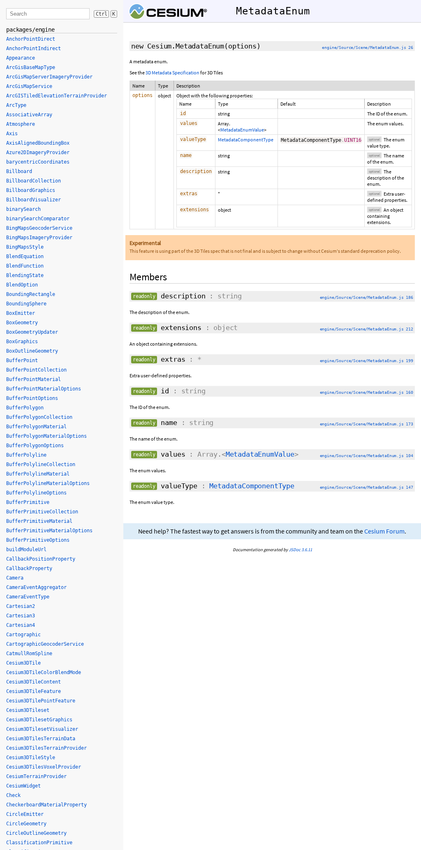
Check (13, 795)
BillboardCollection (33, 181)
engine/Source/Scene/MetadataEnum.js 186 (366, 297)
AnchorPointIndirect (33, 48)
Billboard (19, 171)
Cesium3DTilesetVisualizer (42, 729)
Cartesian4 (20, 625)
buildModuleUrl (26, 549)
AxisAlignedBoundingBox (37, 143)
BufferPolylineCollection (40, 464)
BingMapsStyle (25, 247)
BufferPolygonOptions (35, 445)
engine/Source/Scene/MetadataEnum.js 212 (366, 329)
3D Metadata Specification (172, 72)
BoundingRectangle (30, 294)
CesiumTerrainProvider (36, 776)
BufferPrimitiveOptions (37, 540)
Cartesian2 (20, 606)
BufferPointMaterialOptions (43, 389)
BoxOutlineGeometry (32, 351)
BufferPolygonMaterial (36, 427)
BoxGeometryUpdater (32, 332)
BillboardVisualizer (33, 200)
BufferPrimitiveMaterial (39, 521)
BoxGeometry (22, 323)
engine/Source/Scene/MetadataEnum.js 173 (366, 424)
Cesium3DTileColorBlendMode (43, 672)
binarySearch (23, 209)
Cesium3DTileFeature (33, 691)
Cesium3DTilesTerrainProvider (46, 748)
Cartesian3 (20, 616)
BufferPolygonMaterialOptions (46, 436)
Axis (12, 133)
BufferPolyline (26, 455)
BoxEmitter (20, 313)
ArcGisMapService (29, 86)
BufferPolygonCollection (39, 417)
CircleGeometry (26, 824)
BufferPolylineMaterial (37, 474)
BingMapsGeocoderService (39, 228)
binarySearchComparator (37, 219)
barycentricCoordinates (37, 162)
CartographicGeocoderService (45, 644)
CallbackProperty (29, 568)
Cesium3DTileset (27, 710)
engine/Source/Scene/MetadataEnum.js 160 (366, 392)
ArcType (16, 105)
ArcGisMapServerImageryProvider (49, 77)
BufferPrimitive (27, 502)
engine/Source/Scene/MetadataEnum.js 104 (366, 455)
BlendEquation (25, 256)
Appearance (20, 58)
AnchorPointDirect (30, 39)
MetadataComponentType (245, 139)
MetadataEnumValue (242, 130)
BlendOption (22, 285)
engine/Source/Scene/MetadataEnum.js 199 (366, 360)
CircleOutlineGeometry (36, 833)
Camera (14, 578)
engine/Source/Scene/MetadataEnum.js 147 (366, 487)
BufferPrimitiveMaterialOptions (49, 531)
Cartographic (23, 635)
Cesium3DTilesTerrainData (40, 738)
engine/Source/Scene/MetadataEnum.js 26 (367, 47)
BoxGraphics (22, 341)
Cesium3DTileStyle (30, 757)
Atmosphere (20, 124)
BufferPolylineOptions (36, 493)
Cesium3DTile (23, 663)
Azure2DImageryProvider (37, 152)
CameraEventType (27, 597)
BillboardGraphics (30, 190)
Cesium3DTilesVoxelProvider (43, 767)
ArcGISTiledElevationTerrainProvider (56, 96)
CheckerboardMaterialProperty (46, 805)
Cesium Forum (384, 531)
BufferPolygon (25, 408)
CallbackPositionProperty (40, 559)
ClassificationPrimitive (39, 842)
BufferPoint (22, 360)
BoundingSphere (26, 304)
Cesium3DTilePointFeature (40, 701)
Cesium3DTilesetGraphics (39, 720)
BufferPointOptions (32, 398)
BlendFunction (25, 266)
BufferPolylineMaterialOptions (48, 483)
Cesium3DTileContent (33, 682)
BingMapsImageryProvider (39, 237)
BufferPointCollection (36, 370)
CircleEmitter (25, 814)
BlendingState (25, 275)
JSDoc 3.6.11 (300, 549)
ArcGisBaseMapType (30, 67)
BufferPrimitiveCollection (42, 512)
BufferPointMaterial (33, 379)
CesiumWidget (23, 786)
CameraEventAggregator (36, 587)
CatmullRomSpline (29, 653)
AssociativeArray (29, 115)
